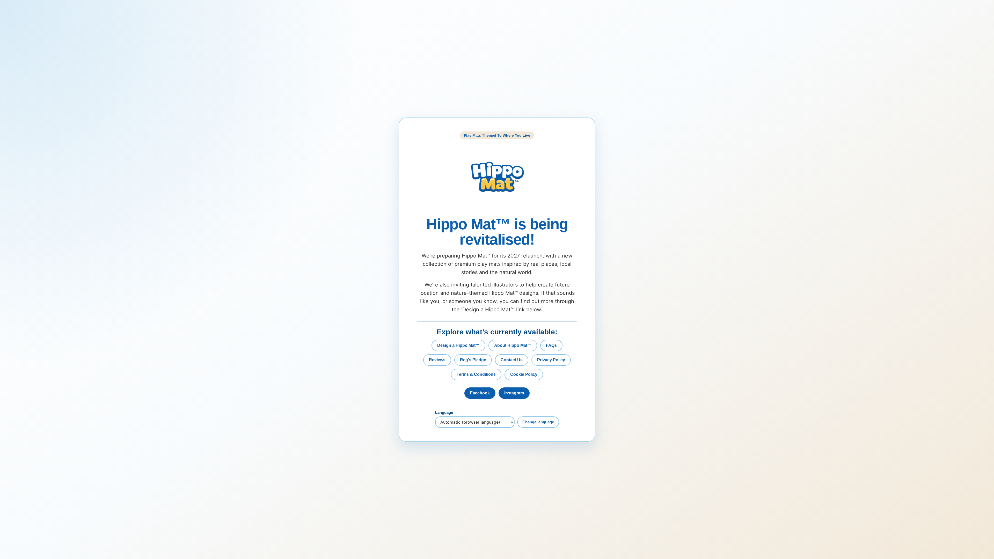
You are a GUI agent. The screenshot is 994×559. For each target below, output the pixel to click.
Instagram (514, 393)
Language (444, 412)
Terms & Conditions (476, 374)
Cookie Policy (523, 374)
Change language (538, 422)
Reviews (437, 360)
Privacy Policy (551, 360)
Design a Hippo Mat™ (458, 345)
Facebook (480, 393)
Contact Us (512, 360)
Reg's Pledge (473, 360)
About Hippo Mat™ (512, 345)
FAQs (551, 345)
